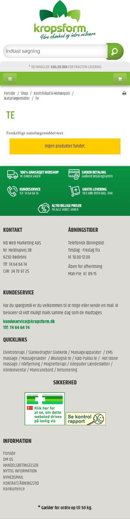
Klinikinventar (14, 370)
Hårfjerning (30, 364)
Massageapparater (86, 352)
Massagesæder (33, 358)
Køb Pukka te (86, 358)
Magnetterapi (55, 364)
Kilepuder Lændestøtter (89, 364)
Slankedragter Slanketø (47, 352)
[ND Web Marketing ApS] (65, 20)
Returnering (67, 370)
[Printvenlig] (124, 94)
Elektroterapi (14, 352)
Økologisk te (61, 358)
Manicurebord (41, 370)
